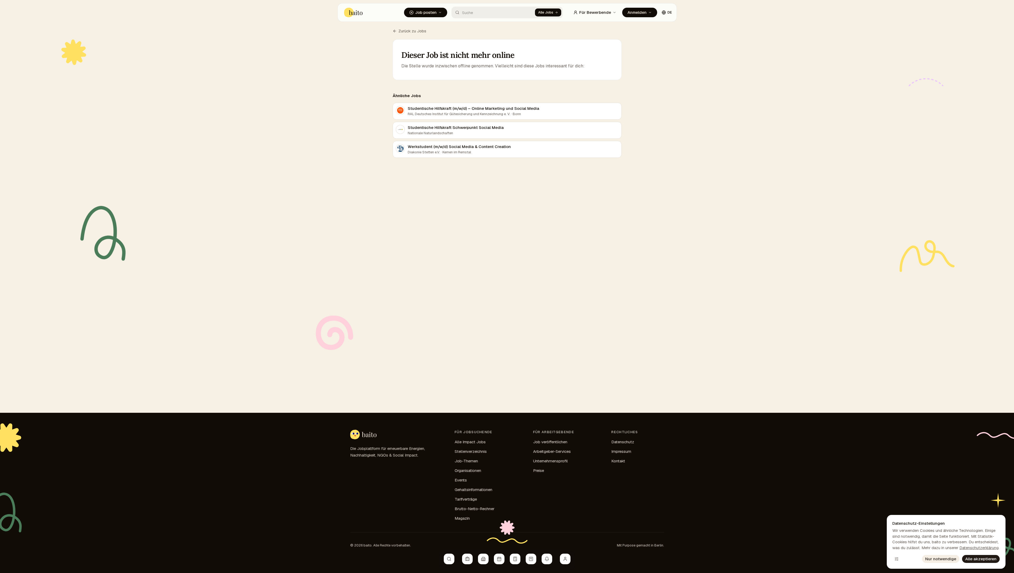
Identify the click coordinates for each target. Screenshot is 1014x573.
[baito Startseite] (353, 12)
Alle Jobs (545, 12)
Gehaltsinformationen (473, 489)
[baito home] (363, 434)
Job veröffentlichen (550, 441)
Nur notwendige (940, 558)
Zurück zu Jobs (412, 30)
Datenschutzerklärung (979, 547)
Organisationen (468, 470)
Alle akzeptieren (981, 558)
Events (461, 480)
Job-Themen (466, 460)
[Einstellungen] (896, 559)
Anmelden (637, 12)
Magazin (462, 518)
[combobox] (493, 12)
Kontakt (618, 460)
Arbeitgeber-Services (552, 451)
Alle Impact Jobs (470, 441)
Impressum (621, 451)
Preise (538, 470)
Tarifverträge (466, 499)
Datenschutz (622, 441)
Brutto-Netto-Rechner (474, 508)
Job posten (426, 12)
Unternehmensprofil (550, 460)
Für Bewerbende (595, 12)
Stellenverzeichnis (471, 451)
